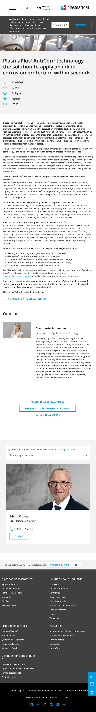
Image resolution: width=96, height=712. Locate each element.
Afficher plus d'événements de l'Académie (47, 408)
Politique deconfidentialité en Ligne (45, 690)
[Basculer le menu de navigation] (12, 7)
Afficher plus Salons (48, 415)
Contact (19, 536)
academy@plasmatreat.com (16, 276)
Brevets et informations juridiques (42, 697)
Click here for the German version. (28, 298)
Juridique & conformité (77, 690)
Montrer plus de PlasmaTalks (47, 402)
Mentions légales (16, 690)
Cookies (66, 697)
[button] (21, 7)
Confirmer (80, 25)
